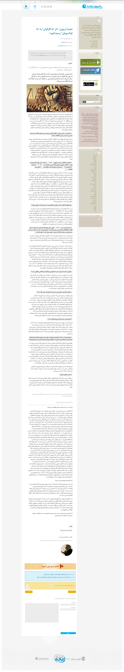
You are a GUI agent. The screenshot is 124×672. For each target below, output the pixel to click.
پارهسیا (63, 42)
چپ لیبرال (39, 577)
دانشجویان (94, 180)
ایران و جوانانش (93, 170)
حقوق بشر (94, 179)
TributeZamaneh (92, 6)
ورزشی (94, 207)
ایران (95, 168)
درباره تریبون (95, 43)
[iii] (37, 139)
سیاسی (49, 574)
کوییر (95, 211)
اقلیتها (59, 574)
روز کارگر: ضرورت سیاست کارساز (91, 131)
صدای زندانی (93, 191)
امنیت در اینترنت (93, 164)
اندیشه (55, 574)
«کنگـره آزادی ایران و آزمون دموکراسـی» (90, 117)
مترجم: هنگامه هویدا (62, 46)
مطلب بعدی (28, 592)
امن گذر (94, 163)
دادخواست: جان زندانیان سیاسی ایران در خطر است (89, 134)
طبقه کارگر (55, 577)
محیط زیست (93, 198)
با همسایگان (93, 172)
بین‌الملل (52, 574)
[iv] (65, 167)
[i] (69, 121)
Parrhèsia (52, 586)
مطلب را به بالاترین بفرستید (65, 537)
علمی (95, 193)
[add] (26, 6)
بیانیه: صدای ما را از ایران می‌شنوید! (91, 140)
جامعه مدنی (94, 177)
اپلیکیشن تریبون (94, 46)
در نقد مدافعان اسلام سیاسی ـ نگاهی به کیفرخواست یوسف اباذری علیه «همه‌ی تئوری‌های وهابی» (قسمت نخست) (90, 120)
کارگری (45, 574)
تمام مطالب (95, 156)
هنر (95, 205)
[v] (57, 177)
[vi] (49, 230)
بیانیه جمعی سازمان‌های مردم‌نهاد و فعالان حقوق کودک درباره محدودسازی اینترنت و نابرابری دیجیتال (89, 128)
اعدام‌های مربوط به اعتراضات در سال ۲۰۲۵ (89, 141)
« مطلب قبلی (72, 592)
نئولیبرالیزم (49, 577)
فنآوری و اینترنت (93, 196)
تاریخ (95, 175)
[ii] (63, 130)
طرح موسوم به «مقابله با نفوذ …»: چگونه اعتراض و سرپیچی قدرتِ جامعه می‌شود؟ (89, 115)
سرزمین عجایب (93, 184)
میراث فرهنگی (93, 204)
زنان (95, 182)
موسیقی (94, 202)
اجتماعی (66, 574)
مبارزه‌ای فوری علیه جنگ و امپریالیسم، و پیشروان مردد (90, 124)
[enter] (34, 6)
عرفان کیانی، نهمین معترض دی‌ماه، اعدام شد (89, 137)
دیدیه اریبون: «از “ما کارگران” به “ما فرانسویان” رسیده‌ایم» (54, 31)
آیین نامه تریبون (94, 45)
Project (68, 658)
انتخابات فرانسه (66, 577)
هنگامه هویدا (44, 577)
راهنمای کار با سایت (94, 41)
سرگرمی (94, 186)
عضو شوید (41, 55)
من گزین (94, 200)
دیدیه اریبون (59, 577)
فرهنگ (94, 195)
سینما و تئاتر (93, 189)
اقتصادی (62, 574)
